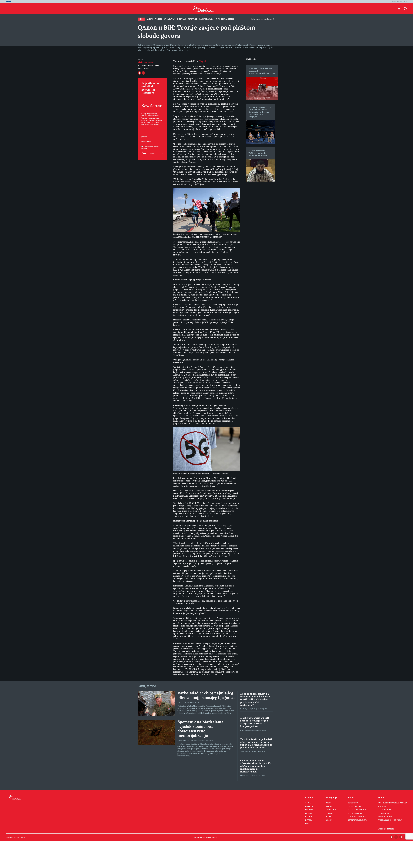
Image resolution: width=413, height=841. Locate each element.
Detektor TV (353, 803)
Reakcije (329, 820)
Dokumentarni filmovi (357, 817)
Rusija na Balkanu (385, 810)
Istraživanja (169, 19)
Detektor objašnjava (357, 810)
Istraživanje (331, 810)
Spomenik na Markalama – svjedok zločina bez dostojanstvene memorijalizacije (202, 728)
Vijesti (150, 19)
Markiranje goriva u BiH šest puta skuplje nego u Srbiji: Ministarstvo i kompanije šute (254, 722)
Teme (381, 797)
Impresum (309, 820)
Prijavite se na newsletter (261, 19)
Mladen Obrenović (145, 62)
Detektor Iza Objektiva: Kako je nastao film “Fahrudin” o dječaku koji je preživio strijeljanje (259, 112)
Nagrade (309, 817)
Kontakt (309, 823)
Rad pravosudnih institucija (390, 820)
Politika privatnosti (211, 837)
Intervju (329, 813)
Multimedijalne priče (224, 19)
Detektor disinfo (355, 813)
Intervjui (181, 19)
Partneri (309, 810)
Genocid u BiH (383, 813)
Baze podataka (206, 19)
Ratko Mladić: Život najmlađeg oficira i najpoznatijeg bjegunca (206, 695)
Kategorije (331, 797)
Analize (158, 19)
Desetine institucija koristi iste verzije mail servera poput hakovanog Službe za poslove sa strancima (256, 743)
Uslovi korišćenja (199, 837)
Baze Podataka (386, 828)
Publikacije (310, 813)
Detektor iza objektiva (357, 820)
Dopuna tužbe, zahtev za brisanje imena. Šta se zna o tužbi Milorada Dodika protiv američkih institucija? (255, 699)
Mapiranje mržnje (385, 817)
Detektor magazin (355, 806)
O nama (309, 797)
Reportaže (192, 19)
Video (141, 19)
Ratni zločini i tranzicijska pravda (392, 803)
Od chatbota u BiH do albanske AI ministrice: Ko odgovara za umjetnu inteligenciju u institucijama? (255, 766)
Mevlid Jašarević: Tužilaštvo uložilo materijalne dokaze (257, 153)
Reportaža (330, 817)
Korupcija (382, 806)
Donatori (309, 806)
